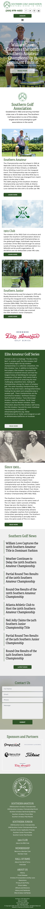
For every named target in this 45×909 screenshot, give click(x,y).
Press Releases (22, 875)
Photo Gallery (22, 885)
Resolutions (22, 880)
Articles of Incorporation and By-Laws (22, 878)
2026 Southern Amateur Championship (22, 806)
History (22, 873)
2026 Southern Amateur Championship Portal (22, 809)
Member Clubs (22, 854)
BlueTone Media (28, 907)
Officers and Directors (22, 888)
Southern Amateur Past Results (22, 816)
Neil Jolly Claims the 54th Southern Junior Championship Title (21, 623)
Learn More (12, 195)
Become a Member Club (22, 851)
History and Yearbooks (22, 890)
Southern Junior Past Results (22, 835)
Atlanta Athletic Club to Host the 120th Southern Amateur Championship (20, 608)
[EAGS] (22, 765)
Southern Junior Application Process (22, 830)
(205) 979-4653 (14, 10)
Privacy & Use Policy (22, 883)
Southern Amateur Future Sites (22, 814)
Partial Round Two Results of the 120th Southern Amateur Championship (22, 577)
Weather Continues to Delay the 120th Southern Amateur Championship (21, 562)
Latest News (22, 667)
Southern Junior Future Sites (22, 832)
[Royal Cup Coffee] (12, 755)
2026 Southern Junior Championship (22, 825)
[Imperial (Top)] (12, 744)
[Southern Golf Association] (22, 4)
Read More (22, 71)
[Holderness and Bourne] (32, 744)
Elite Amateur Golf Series (22, 893)
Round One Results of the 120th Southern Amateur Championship (21, 593)
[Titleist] (32, 755)
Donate (22, 16)
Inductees (22, 864)
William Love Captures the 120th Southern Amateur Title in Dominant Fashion (22, 546)
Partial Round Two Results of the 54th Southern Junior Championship (22, 639)
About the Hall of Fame (22, 862)
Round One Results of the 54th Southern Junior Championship (21, 654)
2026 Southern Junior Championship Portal (22, 827)
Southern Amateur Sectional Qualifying (22, 811)
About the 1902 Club (22, 843)
